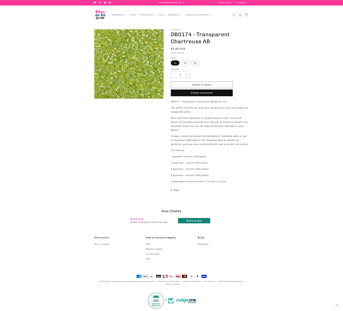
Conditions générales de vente (230, 281)
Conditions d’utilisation (191, 281)
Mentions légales (154, 249)
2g (175, 63)
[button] (119, 15)
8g (195, 63)
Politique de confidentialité (168, 281)
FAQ (148, 244)
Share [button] (176, 190)
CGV (148, 258)
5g (185, 63)
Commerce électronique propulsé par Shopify (135, 281)
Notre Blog (203, 244)
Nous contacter (102, 244)
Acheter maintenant (202, 92)
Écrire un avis (194, 220)
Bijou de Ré (111, 281)
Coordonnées (153, 254)
